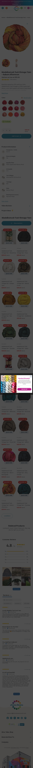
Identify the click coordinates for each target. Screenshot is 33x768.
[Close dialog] (31, 376)
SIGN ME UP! (24, 389)
